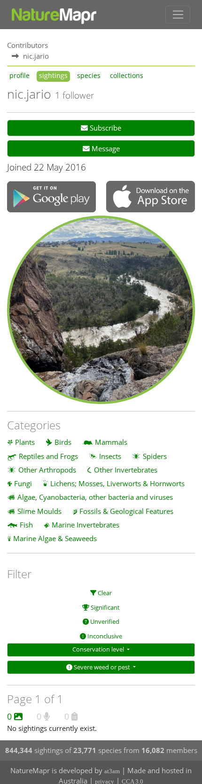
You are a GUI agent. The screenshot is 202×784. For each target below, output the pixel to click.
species (89, 75)
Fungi (23, 483)
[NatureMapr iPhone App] (150, 197)
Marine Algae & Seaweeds (55, 538)
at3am (112, 771)
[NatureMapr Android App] (51, 197)
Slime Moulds (39, 511)
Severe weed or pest (102, 667)
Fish (26, 524)
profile (19, 75)
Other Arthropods (47, 469)
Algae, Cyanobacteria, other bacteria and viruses (95, 497)
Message (105, 148)
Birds (62, 442)
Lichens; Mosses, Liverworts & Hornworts (117, 483)
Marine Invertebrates (85, 524)
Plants (25, 442)
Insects (110, 456)
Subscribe (104, 127)
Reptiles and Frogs (48, 456)
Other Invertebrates (125, 469)
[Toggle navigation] (177, 14)
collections (126, 75)
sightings (53, 75)
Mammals (111, 442)
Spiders (155, 456)
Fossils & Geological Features (126, 511)
